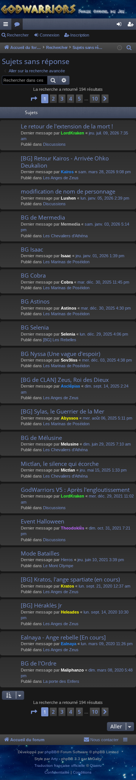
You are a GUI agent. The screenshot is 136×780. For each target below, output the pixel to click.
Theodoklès (72, 528)
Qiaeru (96, 765)
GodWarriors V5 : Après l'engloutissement (75, 489)
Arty (54, 759)
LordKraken (72, 133)
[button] (33, 98)
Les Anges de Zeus (61, 178)
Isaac (66, 255)
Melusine (70, 444)
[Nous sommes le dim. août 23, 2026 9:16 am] (119, 48)
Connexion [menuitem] (120, 25)
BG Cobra (33, 275)
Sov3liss (69, 360)
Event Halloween (42, 521)
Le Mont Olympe (58, 565)
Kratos (67, 586)
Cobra (67, 282)
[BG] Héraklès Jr (41, 605)
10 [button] (95, 98)
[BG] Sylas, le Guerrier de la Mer (62, 411)
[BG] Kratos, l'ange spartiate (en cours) (70, 579)
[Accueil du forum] (68, 9)
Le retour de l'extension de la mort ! (67, 126)
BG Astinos (35, 301)
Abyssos (69, 418)
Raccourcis (7, 25)
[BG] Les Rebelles (59, 339)
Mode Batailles (40, 553)
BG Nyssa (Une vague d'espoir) (60, 353)
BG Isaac (32, 249)
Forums (18, 25)
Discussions (54, 144)
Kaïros (67, 171)
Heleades (70, 612)
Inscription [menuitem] (132, 25)
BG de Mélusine (41, 437)
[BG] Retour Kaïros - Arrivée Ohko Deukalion (65, 161)
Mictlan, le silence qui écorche (60, 463)
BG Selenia (35, 327)
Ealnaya (68, 643)
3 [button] (61, 98)
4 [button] (70, 98)
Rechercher (18, 35)
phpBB (51, 752)
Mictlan (68, 470)
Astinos (68, 308)
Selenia (68, 334)
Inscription (79, 35)
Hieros (67, 559)
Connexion (49, 35)
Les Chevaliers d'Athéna (65, 236)
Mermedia (70, 224)
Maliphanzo (72, 670)
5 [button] (79, 98)
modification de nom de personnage (68, 191)
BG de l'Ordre (38, 663)
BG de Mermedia (43, 217)
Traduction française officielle (59, 765)
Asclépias (70, 386)
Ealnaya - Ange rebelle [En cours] (63, 637)
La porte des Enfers (61, 681)
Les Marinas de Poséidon (66, 261)
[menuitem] (129, 48)
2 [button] (53, 98)
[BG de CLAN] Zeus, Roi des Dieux (65, 379)
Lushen (68, 198)
